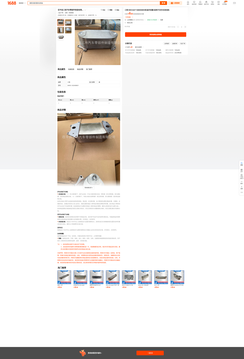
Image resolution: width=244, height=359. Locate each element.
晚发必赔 (129, 22)
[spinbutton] (181, 27)
